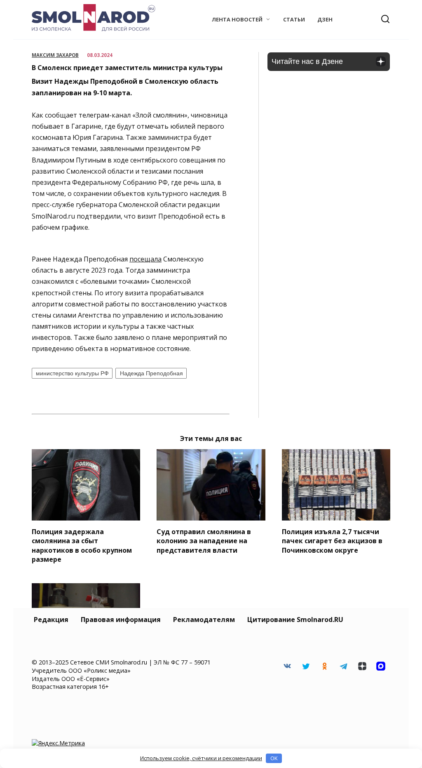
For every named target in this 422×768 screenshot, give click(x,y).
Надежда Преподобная (151, 373)
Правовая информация (121, 619)
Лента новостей (237, 19)
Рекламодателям (204, 619)
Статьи (294, 19)
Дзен (325, 19)
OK (274, 758)
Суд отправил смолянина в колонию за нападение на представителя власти (204, 541)
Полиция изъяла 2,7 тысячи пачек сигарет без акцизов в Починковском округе (332, 541)
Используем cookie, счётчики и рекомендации (201, 758)
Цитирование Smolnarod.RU (295, 619)
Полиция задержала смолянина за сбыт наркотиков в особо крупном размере (82, 545)
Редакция (51, 619)
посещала (145, 259)
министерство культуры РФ (72, 373)
